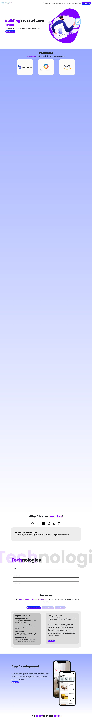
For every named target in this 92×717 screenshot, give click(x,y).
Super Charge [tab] (60, 608)
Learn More (51, 640)
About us (46, 3)
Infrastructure (17, 584)
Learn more (15, 682)
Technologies (60, 3)
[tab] (33, 523)
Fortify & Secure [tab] (47, 608)
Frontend (16, 568)
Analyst (16, 580)
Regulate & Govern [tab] (33, 608)
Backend (16, 572)
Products (52, 3)
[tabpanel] (46, 534)
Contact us (86, 3)
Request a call (10, 31)
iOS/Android (17, 576)
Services (68, 3)
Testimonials (76, 3)
